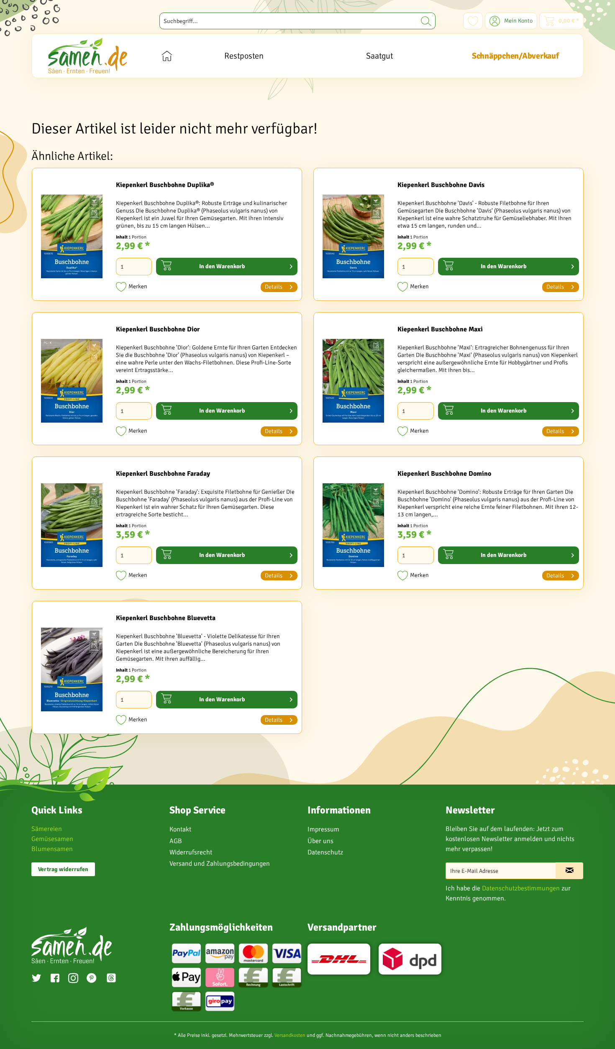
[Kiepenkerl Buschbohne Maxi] (353, 380)
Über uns (320, 841)
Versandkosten (289, 1035)
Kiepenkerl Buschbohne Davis (440, 185)
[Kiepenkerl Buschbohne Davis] (353, 236)
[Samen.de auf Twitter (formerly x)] (36, 979)
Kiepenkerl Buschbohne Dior (158, 329)
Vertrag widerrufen (63, 869)
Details (273, 286)
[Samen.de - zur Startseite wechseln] (87, 55)
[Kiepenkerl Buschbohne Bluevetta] (72, 669)
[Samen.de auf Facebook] (55, 979)
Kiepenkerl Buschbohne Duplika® (165, 185)
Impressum (323, 829)
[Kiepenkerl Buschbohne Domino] (353, 525)
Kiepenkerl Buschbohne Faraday (163, 473)
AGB (175, 841)
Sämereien (46, 829)
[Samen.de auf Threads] (115, 979)
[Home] (166, 56)
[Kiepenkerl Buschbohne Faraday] (72, 525)
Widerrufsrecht (190, 852)
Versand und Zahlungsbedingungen (219, 863)
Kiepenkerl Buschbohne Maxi (440, 329)
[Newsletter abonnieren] (569, 870)
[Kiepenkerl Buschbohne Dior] (72, 380)
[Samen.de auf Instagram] (73, 979)
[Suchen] (426, 21)
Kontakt (180, 829)
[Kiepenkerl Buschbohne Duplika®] (72, 236)
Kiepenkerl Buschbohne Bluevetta (165, 618)
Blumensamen (52, 849)
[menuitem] (297, 21)
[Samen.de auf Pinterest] (92, 979)
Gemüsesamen (52, 839)
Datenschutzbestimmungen (521, 888)
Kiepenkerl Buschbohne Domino (444, 473)
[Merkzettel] (473, 21)
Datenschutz (325, 852)
